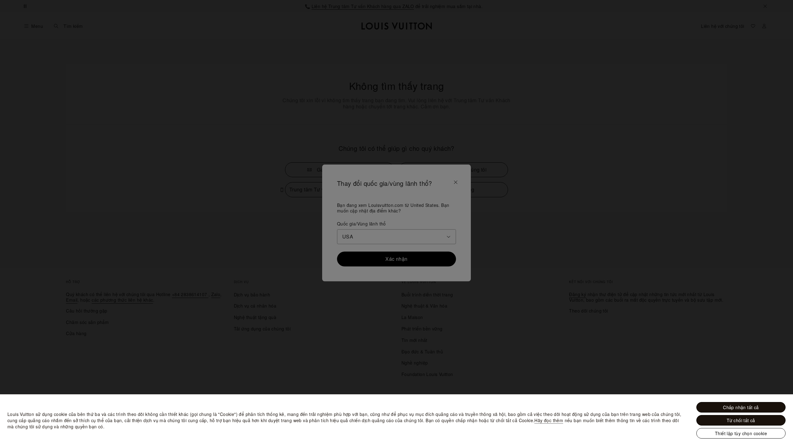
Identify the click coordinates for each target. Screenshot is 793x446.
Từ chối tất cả (741, 420)
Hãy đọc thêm (548, 420)
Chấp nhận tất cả (741, 407)
